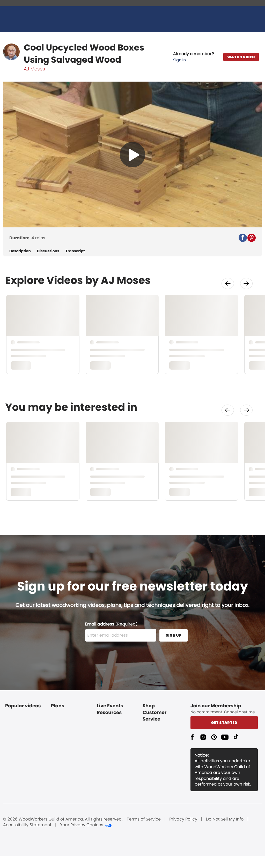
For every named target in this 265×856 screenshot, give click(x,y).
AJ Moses (34, 69)
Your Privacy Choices (81, 825)
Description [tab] (20, 251)
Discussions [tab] (48, 251)
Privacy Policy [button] (183, 819)
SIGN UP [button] (173, 635)
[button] (193, 57)
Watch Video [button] (241, 57)
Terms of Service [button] (144, 819)
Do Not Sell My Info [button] (225, 819)
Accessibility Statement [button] (27, 825)
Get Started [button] (224, 722)
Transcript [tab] (75, 251)
